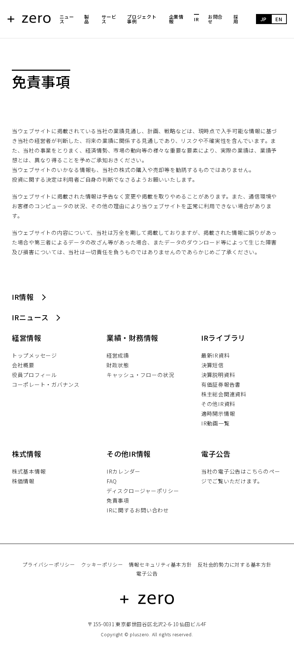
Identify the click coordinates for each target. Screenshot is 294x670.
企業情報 (176, 19)
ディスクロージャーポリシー (142, 490)
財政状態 (117, 365)
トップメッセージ (34, 355)
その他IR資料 (218, 404)
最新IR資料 (215, 355)
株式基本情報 (29, 471)
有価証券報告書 (221, 384)
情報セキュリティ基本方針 (160, 564)
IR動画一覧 (215, 423)
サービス (108, 19)
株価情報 (23, 481)
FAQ (111, 481)
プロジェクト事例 (142, 19)
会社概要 (23, 365)
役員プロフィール (34, 374)
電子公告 (146, 573)
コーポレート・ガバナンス (46, 384)
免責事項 (117, 500)
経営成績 (117, 355)
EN (279, 19)
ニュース (67, 19)
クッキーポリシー (102, 564)
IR (196, 19)
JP (263, 19)
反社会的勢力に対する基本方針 (235, 564)
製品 (86, 19)
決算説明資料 (218, 374)
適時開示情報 (218, 413)
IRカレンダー (123, 471)
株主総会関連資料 (223, 394)
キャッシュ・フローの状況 (140, 374)
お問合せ (215, 19)
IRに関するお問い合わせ (137, 510)
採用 (235, 19)
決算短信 (212, 365)
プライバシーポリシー (48, 564)
